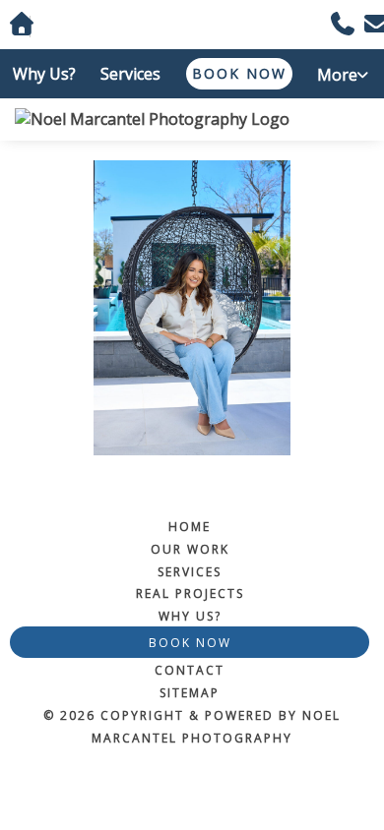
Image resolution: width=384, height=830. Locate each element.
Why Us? (44, 74)
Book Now (239, 73)
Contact (189, 670)
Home (189, 526)
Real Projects (190, 593)
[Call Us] (336, 26)
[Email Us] (369, 26)
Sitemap (190, 692)
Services (130, 74)
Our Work (190, 549)
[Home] (192, 119)
